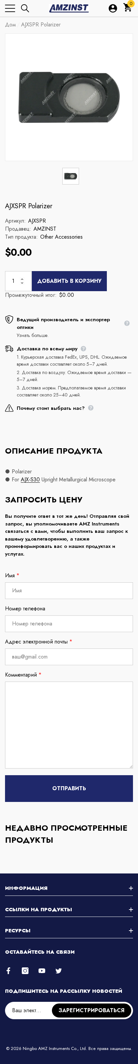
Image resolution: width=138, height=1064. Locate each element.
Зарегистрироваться (92, 1010)
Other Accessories (61, 237)
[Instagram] (25, 970)
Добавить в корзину (69, 281)
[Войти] (113, 8)
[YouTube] (41, 970)
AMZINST (44, 229)
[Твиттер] (58, 970)
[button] (25, 8)
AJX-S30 (30, 479)
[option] (69, 97)
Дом (10, 24)
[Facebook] (8, 970)
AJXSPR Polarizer (28, 206)
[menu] (10, 8)
